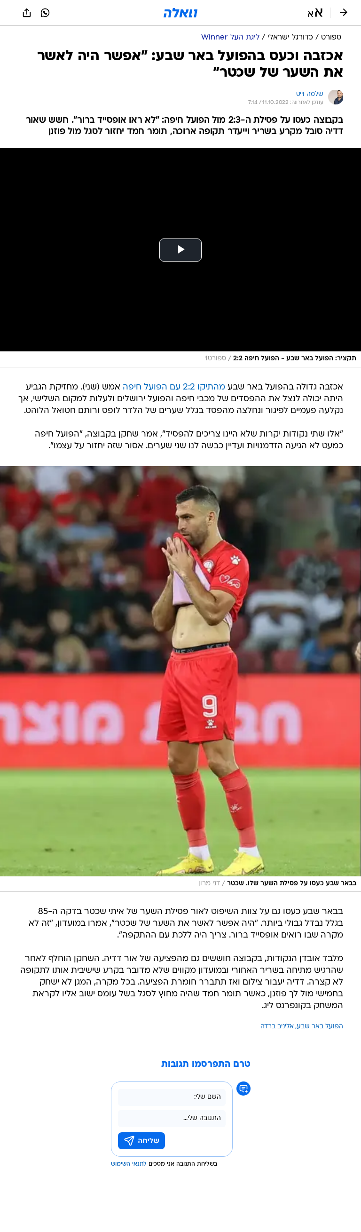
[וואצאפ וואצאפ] (45, 12)
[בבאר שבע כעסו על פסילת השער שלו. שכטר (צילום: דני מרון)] (180, 679)
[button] (315, 12)
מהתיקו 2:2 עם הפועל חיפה (174, 387)
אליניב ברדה (277, 1027)
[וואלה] (180, 12)
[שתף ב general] (27, 13)
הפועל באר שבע (320, 1027)
